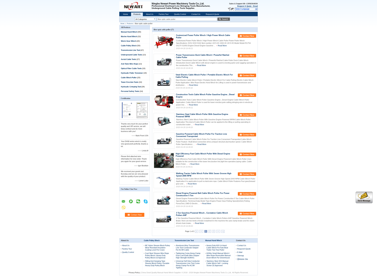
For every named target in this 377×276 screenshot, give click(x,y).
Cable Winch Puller (129, 78)
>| (223, 231)
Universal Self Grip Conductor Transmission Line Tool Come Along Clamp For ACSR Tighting (188, 264)
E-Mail (239, 252)
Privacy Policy (134, 273)
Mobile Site (243, 259)
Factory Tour (164, 14)
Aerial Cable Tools (128, 59)
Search (225, 19)
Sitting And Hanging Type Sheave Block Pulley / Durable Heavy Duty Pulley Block (157, 263)
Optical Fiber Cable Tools (131, 68)
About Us (149, 14)
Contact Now (248, 36)
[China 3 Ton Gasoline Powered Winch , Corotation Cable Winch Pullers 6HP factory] (164, 220)
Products (136, 14)
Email (255, 6)
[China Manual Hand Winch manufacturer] (135, 6)
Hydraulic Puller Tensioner (132, 73)
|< (196, 231)
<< (201, 231)
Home (125, 14)
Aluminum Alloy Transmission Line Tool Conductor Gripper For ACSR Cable (187, 247)
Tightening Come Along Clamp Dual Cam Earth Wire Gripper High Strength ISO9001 (188, 255)
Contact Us (195, 14)
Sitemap (240, 256)
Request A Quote (244, 6)
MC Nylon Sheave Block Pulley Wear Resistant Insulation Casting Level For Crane (157, 247)
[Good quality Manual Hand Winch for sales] (127, 117)
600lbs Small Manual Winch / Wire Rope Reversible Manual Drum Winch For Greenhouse (218, 255)
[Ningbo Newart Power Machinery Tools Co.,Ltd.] (256, 9)
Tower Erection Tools (129, 82)
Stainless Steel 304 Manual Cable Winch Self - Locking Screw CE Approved (217, 263)
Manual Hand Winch (129, 32)
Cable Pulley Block (129, 46)
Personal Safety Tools (130, 91)
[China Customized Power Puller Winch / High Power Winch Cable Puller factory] (164, 42)
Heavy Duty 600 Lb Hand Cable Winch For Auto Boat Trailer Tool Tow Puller (217, 247)
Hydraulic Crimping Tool (131, 87)
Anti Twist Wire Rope (129, 64)
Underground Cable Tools (131, 55)
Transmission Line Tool (130, 50)
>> (218, 231)
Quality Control (180, 14)
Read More (222, 46)
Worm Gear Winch (128, 41)
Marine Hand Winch (129, 36)
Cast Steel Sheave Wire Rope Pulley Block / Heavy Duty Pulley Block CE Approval (157, 255)
